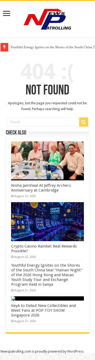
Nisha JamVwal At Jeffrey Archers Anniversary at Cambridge (41, 188)
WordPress (75, 351)
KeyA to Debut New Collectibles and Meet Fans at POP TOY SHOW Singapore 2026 (43, 310)
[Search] (83, 122)
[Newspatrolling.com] (47, 18)
